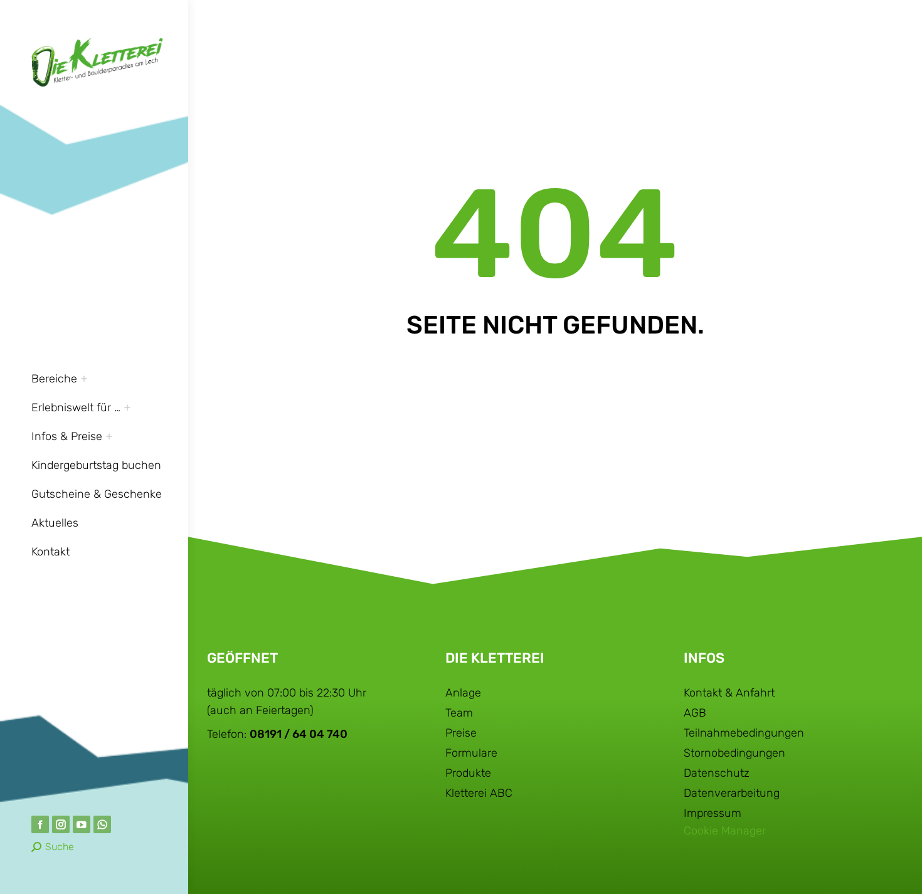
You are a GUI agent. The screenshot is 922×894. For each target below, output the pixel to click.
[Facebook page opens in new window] (40, 824)
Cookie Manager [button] (725, 831)
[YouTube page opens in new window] (81, 824)
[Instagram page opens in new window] (61, 824)
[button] (735, 11)
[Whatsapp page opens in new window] (102, 824)
